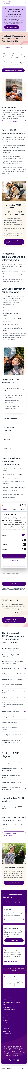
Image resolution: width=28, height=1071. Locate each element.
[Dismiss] (23, 9)
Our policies (6, 1023)
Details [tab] (14, 509)
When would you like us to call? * (11, 573)
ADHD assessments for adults (11, 1000)
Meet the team (6, 1018)
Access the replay (12, 27)
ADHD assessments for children (11, 1002)
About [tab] (23, 509)
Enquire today (14, 940)
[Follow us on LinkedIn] (18, 1060)
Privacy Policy (23, 590)
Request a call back (14, 882)
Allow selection (14, 560)
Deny (13, 565)
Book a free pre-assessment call (13, 70)
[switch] (24, 540)
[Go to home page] (6, 2)
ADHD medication (8, 1005)
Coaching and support (9, 1009)
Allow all (14, 556)
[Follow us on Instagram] (14, 1060)
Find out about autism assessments (10, 834)
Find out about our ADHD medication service (11, 620)
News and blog (7, 1033)
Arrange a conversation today (12, 241)
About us (5, 1020)
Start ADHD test (14, 122)
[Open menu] (25, 2)
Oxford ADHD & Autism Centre (9, 47)
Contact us (21, 1068)
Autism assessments (8, 1007)
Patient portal (6, 1031)
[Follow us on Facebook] (10, 1060)
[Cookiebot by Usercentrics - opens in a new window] (20, 505)
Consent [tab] (5, 509)
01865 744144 (9, 1068)
